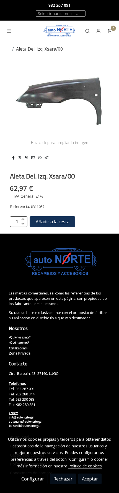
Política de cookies (85, 466)
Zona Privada (19, 353)
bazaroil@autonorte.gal (24, 426)
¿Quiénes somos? (19, 337)
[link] (59, 30)
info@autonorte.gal (21, 417)
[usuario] (99, 30)
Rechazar (63, 479)
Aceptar (90, 479)
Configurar (32, 479)
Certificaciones (18, 348)
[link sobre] (59, 265)
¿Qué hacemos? (19, 343)
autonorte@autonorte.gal (25, 421)
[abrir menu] (9, 30)
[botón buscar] (87, 30)
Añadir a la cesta (52, 222)
